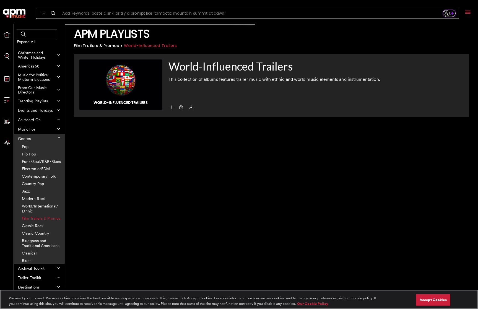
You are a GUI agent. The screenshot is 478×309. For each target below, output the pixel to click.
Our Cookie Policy (312, 303)
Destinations (29, 287)
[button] (39, 55)
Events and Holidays (35, 110)
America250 (29, 66)
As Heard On (29, 120)
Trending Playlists (33, 101)
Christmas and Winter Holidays (32, 55)
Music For (26, 129)
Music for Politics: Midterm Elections (34, 77)
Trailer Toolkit (29, 278)
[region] (239, 299)
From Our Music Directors (32, 89)
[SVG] (43, 13)
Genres (24, 138)
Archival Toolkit (31, 268)
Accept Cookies (433, 300)
